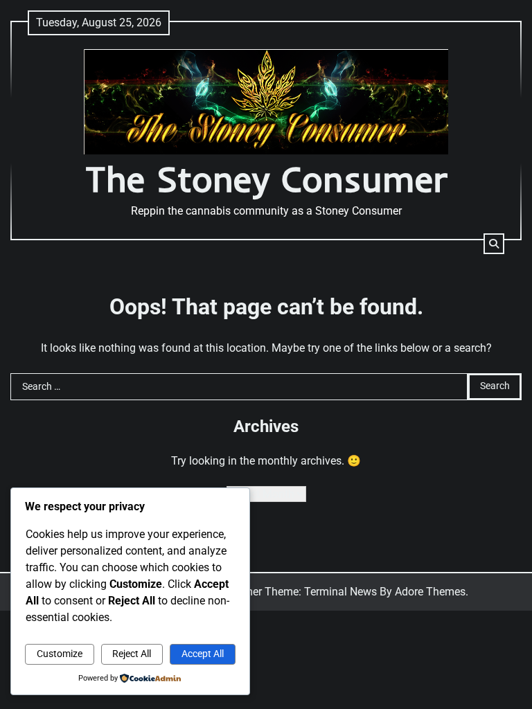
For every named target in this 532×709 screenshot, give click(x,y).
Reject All (131, 654)
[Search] (494, 243)
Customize (59, 654)
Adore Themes (430, 591)
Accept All (202, 654)
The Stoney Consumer (266, 178)
